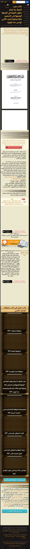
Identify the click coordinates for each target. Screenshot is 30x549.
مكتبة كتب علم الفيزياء (17, 497)
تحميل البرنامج (8, 204)
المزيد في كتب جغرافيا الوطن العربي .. (14, 480)
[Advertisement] (15, 48)
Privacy (24, 538)
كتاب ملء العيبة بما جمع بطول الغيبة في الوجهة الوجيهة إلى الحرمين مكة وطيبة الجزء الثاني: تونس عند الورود (14, 33)
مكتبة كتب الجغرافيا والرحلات (21, 496)
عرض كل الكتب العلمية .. (14, 511)
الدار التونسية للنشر (15, 180)
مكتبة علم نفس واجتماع (16, 499)
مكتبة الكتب (23, 535)
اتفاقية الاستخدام (20, 536)
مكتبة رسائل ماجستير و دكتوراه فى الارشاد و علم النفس (15, 502)
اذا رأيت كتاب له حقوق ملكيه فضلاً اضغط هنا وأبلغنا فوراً (14, 543)
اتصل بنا (12, 536)
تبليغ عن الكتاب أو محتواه (13, 147)
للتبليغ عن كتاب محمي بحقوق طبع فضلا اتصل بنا (11, 532)
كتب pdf (7, 536)
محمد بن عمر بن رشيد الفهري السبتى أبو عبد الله (15, 178)
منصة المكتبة (16, 535)
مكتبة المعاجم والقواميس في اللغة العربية (18, 491)
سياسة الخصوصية (8, 535)
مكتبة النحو (21, 492)
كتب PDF (4, 2)
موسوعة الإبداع (13, 546)
